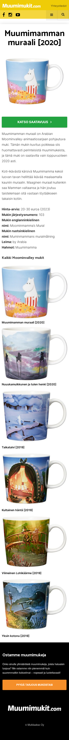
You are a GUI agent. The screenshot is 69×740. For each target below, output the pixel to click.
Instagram (10, 15)
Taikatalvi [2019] (13, 447)
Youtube (18, 15)
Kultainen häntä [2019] (17, 510)
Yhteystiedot (59, 5)
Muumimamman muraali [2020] (23, 322)
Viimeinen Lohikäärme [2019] (21, 573)
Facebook (3, 15)
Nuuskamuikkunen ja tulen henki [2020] (29, 384)
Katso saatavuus (33, 122)
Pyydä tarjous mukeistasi (34, 684)
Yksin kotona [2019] (15, 636)
